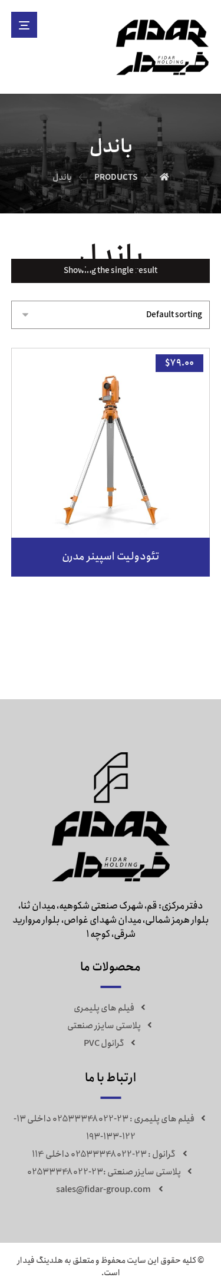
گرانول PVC (104, 1043)
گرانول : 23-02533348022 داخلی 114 (104, 1154)
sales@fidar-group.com (104, 1190)
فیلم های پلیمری (104, 1008)
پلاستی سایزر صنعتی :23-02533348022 (104, 1172)
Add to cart (118, 513)
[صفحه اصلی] (164, 177)
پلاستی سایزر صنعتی (104, 1026)
